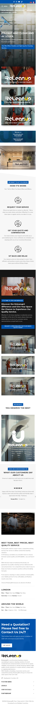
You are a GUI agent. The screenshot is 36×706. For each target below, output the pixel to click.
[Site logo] (18, 6)
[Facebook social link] (14, 1)
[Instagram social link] (16, 1)
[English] (31, 2)
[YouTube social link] (19, 1)
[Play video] (18, 286)
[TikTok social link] (22, 1)
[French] (33, 2)
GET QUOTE (6, 645)
